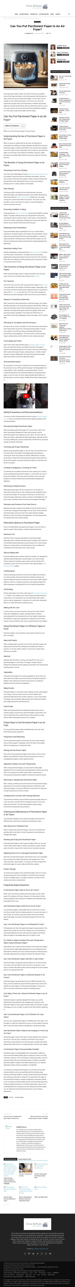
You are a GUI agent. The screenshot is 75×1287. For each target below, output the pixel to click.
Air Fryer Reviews (44, 14)
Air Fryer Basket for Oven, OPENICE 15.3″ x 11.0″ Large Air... (65, 316)
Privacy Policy (42, 1272)
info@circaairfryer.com (41, 1249)
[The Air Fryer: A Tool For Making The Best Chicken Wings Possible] (54, 136)
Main (35, 1272)
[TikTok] (41, 1253)
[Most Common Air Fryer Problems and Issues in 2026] (54, 145)
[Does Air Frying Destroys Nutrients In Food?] (10, 1190)
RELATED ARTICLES (10, 1159)
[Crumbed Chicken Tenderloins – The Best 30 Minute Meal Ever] (54, 154)
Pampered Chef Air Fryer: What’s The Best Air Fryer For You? (19, 1265)
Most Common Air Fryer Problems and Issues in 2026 (65, 145)
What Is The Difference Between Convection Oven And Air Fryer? (25, 1198)
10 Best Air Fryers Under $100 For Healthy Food (16, 1272)
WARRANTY (56, 1272)
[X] (10, 1105)
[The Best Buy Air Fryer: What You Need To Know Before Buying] (54, 173)
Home (16, 14)
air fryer (36, 276)
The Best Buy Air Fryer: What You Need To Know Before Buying (19, 1267)
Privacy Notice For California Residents (13, 1276)
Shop (38, 1274)
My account (29, 1274)
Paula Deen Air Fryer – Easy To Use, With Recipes (64, 164)
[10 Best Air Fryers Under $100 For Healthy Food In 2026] (54, 128)
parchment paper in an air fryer (38, 174)
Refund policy (51, 1274)
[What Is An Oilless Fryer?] (41, 1190)
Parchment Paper (19, 1097)
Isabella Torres (29, 33)
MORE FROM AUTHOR (24, 1159)
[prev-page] (5, 1204)
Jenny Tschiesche (62, 52)
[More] (58, 37)
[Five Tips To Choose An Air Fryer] (25, 1167)
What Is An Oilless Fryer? (41, 1197)
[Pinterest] (14, 1105)
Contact (58, 14)
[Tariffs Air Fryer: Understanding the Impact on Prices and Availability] (10, 1170)
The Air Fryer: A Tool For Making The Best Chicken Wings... (65, 136)
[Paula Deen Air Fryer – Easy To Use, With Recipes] (54, 164)
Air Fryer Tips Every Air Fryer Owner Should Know (40, 1175)
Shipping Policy (20, 1274)
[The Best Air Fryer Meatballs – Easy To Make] (54, 110)
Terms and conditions (9, 1274)
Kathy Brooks (61, 59)
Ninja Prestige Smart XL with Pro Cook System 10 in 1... (64, 266)
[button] (69, 14)
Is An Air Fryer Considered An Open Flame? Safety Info (12, 1117)
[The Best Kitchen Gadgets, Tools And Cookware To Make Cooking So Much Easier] (54, 197)
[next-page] (8, 1204)
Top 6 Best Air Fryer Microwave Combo (14, 1269)
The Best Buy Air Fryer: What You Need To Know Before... (65, 173)
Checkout (44, 1274)
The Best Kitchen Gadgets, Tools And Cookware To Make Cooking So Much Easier (24, 1271)
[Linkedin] (33, 1253)
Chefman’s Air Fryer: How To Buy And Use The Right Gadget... (64, 119)
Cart (34, 1274)
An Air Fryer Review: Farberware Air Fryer (47, 1267)
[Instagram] (29, 1253)
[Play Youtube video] (26, 395)
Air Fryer (11, 1097)
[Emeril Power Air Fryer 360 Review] (54, 85)
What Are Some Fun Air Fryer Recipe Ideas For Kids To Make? (38, 1117)
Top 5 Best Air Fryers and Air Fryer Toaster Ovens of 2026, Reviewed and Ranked (24, 1263)
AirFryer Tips (34, 14)
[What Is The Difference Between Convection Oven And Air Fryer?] (25, 1190)
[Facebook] (5, 1105)
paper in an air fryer (21, 213)
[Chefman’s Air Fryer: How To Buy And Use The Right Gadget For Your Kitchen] (54, 119)
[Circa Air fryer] (37, 6)
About (52, 14)
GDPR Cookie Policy (30, 1276)
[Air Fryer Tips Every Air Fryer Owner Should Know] (41, 1167)
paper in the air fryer (23, 197)
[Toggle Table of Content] (22, 126)
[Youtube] (50, 1253)
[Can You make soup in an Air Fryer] (54, 92)
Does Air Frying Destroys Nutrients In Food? (9, 1198)
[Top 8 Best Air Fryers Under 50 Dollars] (54, 189)
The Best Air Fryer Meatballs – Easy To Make (64, 110)
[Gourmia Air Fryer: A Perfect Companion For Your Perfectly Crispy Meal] (54, 100)
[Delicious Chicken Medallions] (54, 182)
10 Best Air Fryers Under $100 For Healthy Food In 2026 (65, 128)
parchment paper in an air (36, 345)
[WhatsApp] (18, 1105)
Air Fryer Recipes (24, 14)
